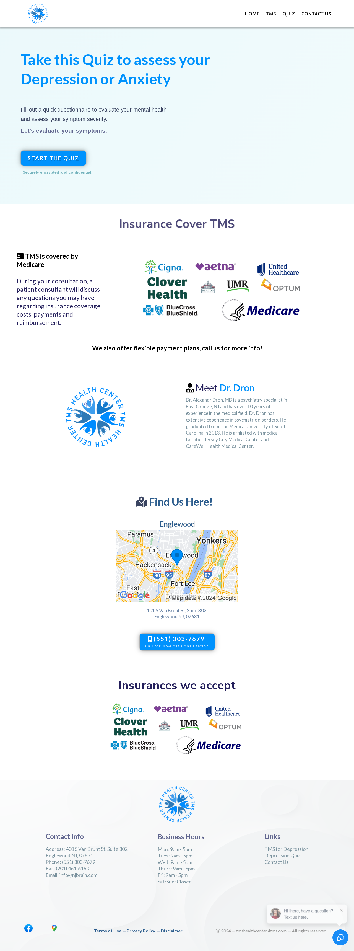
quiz (289, 13)
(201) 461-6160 (72, 868)
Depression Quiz (282, 855)
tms (271, 13)
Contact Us (276, 862)
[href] (177, 565)
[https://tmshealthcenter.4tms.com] (38, 12)
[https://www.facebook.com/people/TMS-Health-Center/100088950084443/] (28, 928)
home (252, 13)
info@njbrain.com (78, 875)
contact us (316, 13)
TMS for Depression (286, 849)
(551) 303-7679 (78, 862)
